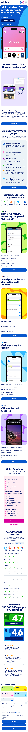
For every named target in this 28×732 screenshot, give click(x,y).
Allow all (14, 721)
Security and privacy (9, 543)
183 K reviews (14, 623)
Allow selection (14, 725)
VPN (14, 270)
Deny (14, 728)
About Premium (14, 524)
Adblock (14, 335)
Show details (17, 712)
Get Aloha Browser (8, 20)
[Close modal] (26, 703)
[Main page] (5, 2)
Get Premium (14, 521)
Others (14, 461)
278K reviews (14, 638)
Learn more (14, 123)
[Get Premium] (23, 2)
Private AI (5, 693)
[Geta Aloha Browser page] (21, 2)
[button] (26, 2)
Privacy (14, 187)
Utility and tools (20, 543)
